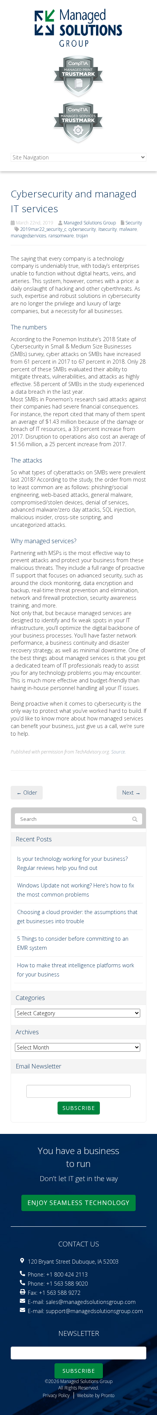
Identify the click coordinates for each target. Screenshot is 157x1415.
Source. (118, 752)
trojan (82, 235)
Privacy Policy (56, 1395)
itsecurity (107, 229)
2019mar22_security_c (43, 229)
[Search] (135, 819)
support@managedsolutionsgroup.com (94, 1311)
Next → (131, 792)
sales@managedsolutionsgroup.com (91, 1301)
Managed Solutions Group (90, 222)
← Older (26, 792)
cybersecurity (82, 229)
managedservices (28, 235)
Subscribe (78, 1107)
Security (133, 222)
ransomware (61, 235)
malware (128, 229)
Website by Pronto (95, 1395)
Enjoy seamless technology (78, 1203)
